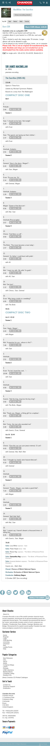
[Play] (11, 109)
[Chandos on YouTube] (23, 594)
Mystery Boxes (8, 672)
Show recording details (23, 15)
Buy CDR (4, 21)
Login (5, 638)
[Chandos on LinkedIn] (29, 594)
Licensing (6, 642)
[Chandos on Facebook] (3, 594)
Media (21, 21)
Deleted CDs (7, 675)
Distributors (7, 688)
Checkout (6, 644)
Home (5, 635)
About (9, 21)
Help (4, 649)
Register (6, 637)
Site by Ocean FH (43, 744)
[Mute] (19, 109)
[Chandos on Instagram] (10, 594)
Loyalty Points (7, 647)
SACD (5, 661)
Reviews (15, 21)
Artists (5, 663)
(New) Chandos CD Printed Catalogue (15, 677)
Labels (5, 667)
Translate (27, 21)
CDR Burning (7, 640)
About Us (6, 614)
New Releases (8, 658)
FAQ (4, 645)
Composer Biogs (8, 665)
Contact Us (6, 685)
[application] (16, 110)
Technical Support (9, 686)
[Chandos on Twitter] (16, 594)
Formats (5, 668)
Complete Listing (8, 673)
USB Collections (8, 670)
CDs (4, 660)
